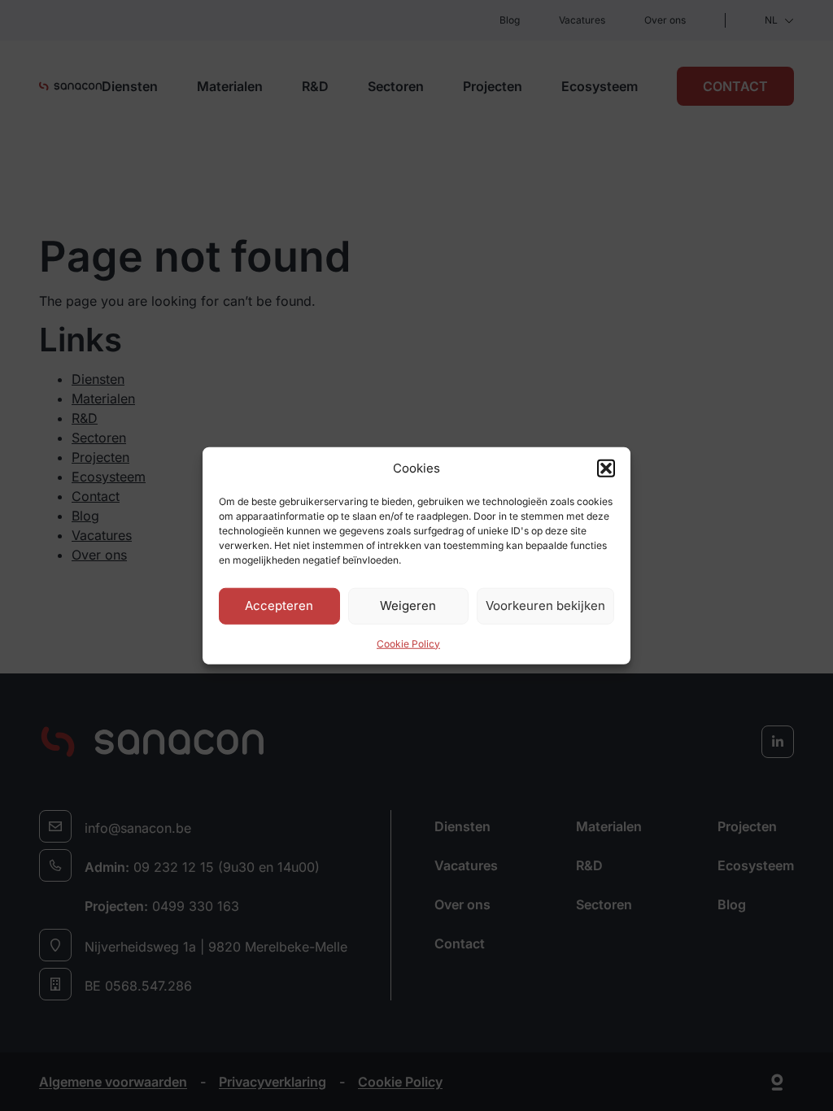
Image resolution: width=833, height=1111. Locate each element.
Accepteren (279, 605)
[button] (606, 468)
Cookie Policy (408, 643)
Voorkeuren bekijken (545, 605)
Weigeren (408, 605)
